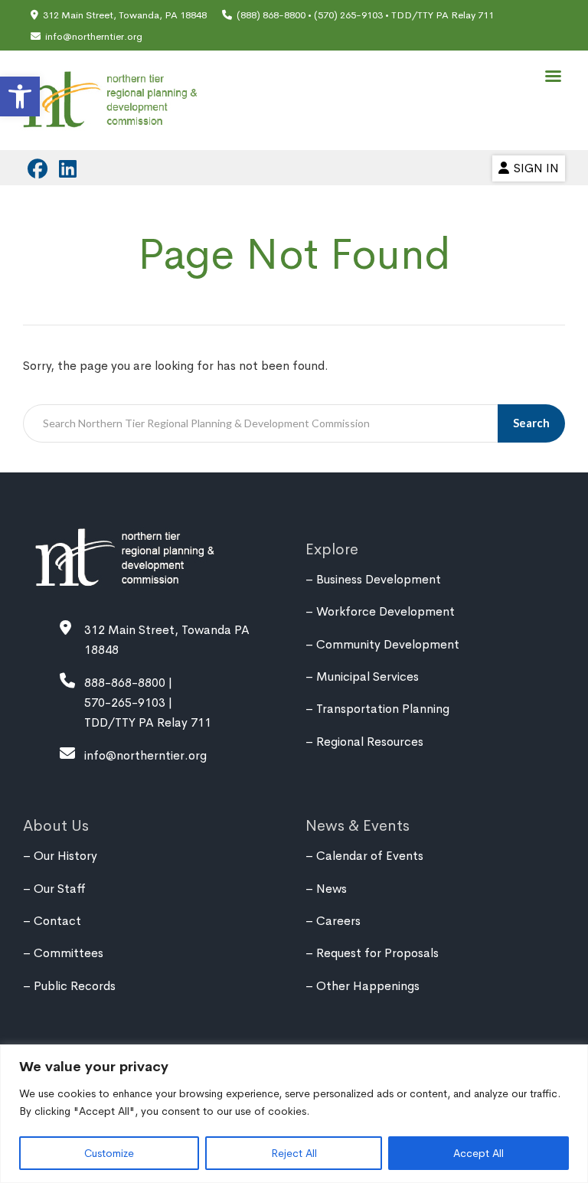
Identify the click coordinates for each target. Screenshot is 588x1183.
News (331, 889)
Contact (57, 921)
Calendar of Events (369, 856)
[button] (20, 96)
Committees (68, 953)
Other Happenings (368, 986)
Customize (109, 1153)
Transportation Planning (382, 709)
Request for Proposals (377, 953)
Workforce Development (385, 611)
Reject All (294, 1153)
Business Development (378, 579)
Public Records (75, 986)
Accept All (478, 1153)
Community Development (387, 644)
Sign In (536, 168)
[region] (294, 1113)
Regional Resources (369, 742)
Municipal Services (367, 676)
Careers (338, 921)
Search (531, 423)
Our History (65, 856)
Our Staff (60, 889)
